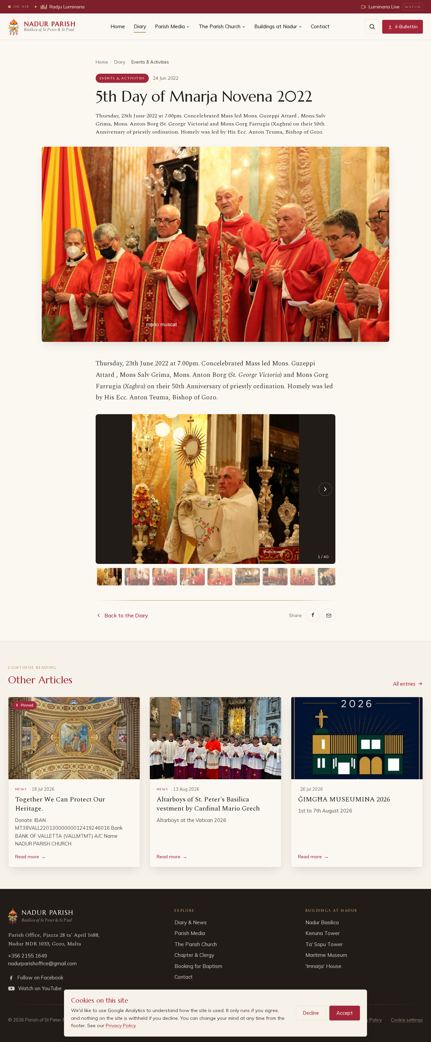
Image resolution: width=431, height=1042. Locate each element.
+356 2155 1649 (27, 956)
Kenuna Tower (322, 933)
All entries (404, 684)
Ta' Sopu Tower (324, 944)
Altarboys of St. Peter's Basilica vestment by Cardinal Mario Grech (208, 804)
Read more (30, 857)
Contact (320, 26)
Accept (344, 1013)
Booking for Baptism (198, 966)
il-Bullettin (406, 27)
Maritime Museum (326, 955)
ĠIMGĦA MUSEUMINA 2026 (344, 799)
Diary (140, 26)
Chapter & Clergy (194, 955)
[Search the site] (372, 26)
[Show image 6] (247, 576)
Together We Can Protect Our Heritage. (60, 804)
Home (117, 26)
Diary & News (190, 922)
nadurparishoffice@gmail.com (42, 963)
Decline (311, 1013)
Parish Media (170, 26)
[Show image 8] (302, 576)
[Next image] (325, 489)
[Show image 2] (137, 576)
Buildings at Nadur (275, 26)
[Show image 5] (219, 576)
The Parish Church (219, 26)
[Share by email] (328, 615)
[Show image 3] (164, 576)
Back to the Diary (126, 615)
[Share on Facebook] (312, 615)
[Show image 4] (192, 576)
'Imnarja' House (323, 966)
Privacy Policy (120, 1025)
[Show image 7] (275, 576)
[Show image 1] (109, 576)
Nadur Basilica (322, 922)
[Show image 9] (330, 576)
